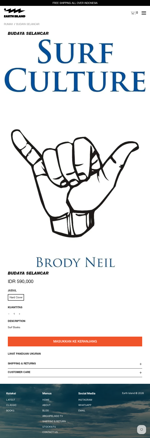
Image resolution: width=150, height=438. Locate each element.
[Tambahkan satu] (19, 314)
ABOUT (46, 405)
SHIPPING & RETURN (54, 421)
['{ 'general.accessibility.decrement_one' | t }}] (9, 314)
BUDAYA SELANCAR (27, 24)
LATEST (10, 399)
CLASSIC (11, 405)
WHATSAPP (84, 405)
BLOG (45, 410)
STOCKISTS (49, 426)
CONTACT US (50, 432)
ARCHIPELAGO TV (52, 416)
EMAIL (81, 410)
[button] (75, 153)
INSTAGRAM (85, 399)
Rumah (8, 24)
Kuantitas (15, 307)
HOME (45, 399)
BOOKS (10, 410)
